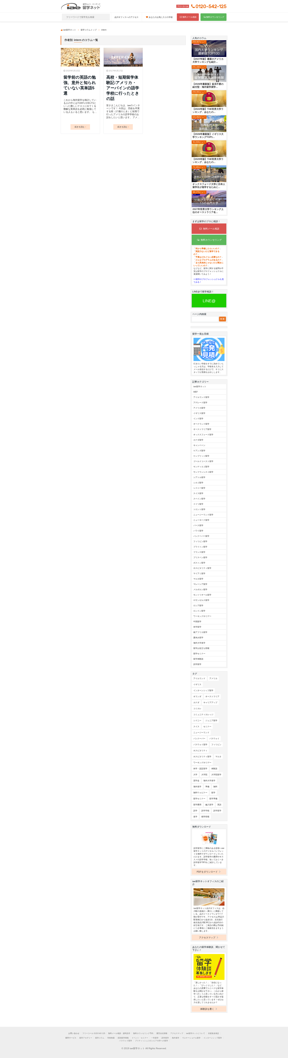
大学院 (204, 774)
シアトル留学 (199, 477)
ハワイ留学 (198, 531)
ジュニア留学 (211, 720)
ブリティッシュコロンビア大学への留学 (151, 1041)
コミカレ (197, 708)
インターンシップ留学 (203, 690)
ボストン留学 (199, 563)
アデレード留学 (200, 402)
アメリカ (213, 678)
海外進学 (197, 786)
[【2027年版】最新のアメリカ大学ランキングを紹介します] (209, 49)
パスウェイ (214, 738)
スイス (196, 726)
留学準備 (213, 798)
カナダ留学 (198, 440)
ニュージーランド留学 (203, 515)
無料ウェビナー (200, 792)
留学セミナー (199, 653)
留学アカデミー (85, 1038)
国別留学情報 (123, 1038)
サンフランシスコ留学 (203, 472)
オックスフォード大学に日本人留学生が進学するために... (208, 185)
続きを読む (80, 127)
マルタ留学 (198, 579)
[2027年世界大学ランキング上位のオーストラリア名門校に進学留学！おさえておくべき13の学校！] (209, 199)
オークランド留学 (201, 424)
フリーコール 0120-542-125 (93, 1033)
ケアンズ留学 (199, 450)
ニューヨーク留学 (201, 520)
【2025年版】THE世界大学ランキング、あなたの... (208, 160)
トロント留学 (199, 509)
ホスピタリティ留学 (202, 568)
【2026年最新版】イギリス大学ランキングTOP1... (208, 135)
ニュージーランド (201, 732)
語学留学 (197, 664)
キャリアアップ (210, 702)
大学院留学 (216, 774)
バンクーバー (199, 738)
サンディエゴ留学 (201, 466)
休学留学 (197, 627)
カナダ (196, 702)
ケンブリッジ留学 (201, 456)
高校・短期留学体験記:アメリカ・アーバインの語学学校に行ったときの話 (122, 88)
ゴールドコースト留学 (203, 461)
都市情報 (205, 816)
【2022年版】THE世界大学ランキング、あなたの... (208, 110)
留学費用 (197, 804)
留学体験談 (198, 659)
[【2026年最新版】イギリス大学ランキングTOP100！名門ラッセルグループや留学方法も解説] (209, 124)
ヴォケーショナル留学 (191, 1038)
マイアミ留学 (199, 573)
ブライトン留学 (200, 547)
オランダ (197, 696)
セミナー (207, 726)
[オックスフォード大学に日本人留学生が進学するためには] (209, 174)
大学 (195, 774)
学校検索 (111, 1038)
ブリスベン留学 (200, 557)
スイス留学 (198, 493)
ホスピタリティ (200, 750)
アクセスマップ (207, 937)
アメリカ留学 (199, 408)
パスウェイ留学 (200, 744)
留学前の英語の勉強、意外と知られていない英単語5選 (80, 85)
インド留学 (198, 418)
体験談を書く (207, 1009)
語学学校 (205, 810)
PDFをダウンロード (207, 871)
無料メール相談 (189, 17)
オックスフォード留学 (203, 434)
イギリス (197, 684)
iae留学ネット (199, 386)
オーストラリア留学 (202, 429)
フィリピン (216, 744)
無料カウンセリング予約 (143, 1033)
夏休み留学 (198, 637)
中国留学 (197, 621)
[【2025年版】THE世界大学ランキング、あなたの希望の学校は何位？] (209, 149)
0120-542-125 (211, 6)
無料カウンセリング (215, 17)
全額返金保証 (213, 1033)
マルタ (218, 756)
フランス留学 (199, 552)
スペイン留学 (199, 499)
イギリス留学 (199, 413)
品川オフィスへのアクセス (126, 17)
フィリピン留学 (200, 541)
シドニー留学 (199, 488)
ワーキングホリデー (202, 616)
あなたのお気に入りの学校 (161, 17)
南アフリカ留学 (200, 632)
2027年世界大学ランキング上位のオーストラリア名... (208, 210)
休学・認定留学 (200, 768)
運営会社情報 (161, 1033)
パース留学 (198, 525)
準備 (207, 786)
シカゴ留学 (198, 483)
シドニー (197, 720)
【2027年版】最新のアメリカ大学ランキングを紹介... (208, 60)
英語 (219, 804)
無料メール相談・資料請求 (119, 1033)
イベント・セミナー (140, 1038)
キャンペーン (199, 445)
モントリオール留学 (202, 595)
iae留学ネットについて (195, 1033)
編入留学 (209, 804)
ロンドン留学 (199, 611)
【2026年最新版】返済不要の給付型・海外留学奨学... (208, 85)
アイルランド (199, 678)
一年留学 (154, 1038)
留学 (213, 792)
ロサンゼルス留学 (201, 600)
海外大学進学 (199, 643)
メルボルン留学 (200, 589)
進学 (195, 816)
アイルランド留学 (201, 397)
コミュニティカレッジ (203, 714)
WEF (195, 392)
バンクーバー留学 (201, 536)
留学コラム (99, 1038)
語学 (195, 810)
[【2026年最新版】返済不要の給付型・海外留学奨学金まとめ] (209, 74)
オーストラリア (212, 696)
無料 (215, 786)
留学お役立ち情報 (201, 648)
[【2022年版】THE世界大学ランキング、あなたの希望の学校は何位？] (209, 99)
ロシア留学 (198, 605)
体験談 (214, 768)
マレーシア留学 (200, 584)
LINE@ (209, 301)
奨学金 (196, 780)
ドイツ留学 (198, 504)
